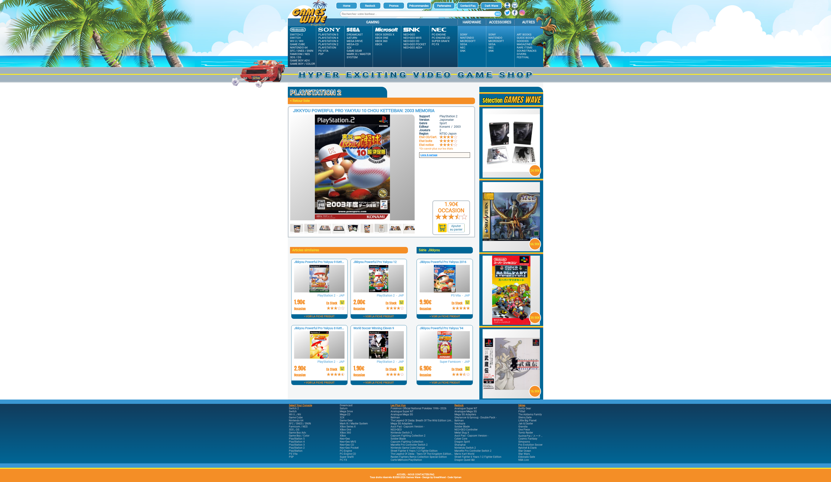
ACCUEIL (401, 474)
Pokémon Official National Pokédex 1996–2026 (418, 408)
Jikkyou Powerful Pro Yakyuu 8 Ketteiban (321, 328)
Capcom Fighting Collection (407, 441)
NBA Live (523, 459)
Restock (370, 5)
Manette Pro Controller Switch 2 (409, 444)
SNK (462, 50)
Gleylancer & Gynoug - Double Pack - (475, 417)
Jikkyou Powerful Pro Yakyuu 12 (375, 262)
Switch (295, 37)
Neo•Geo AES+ (412, 47)
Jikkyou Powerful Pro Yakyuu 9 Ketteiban (321, 262)
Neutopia (459, 423)
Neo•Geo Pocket (414, 44)
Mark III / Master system (359, 55)
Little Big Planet (527, 420)
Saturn (352, 37)
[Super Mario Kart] (511, 324)
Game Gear (354, 50)
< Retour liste (300, 101)
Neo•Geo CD (411, 41)
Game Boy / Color (302, 63)
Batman (395, 417)
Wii (301, 41)
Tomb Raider (525, 432)
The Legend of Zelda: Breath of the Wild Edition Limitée (423, 420)
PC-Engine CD (441, 37)
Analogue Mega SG (402, 414)
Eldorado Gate (526, 456)
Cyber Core (460, 438)
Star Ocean (524, 450)
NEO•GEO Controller (466, 429)
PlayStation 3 (328, 41)
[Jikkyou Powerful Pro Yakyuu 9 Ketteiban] (319, 291)
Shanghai (460, 444)
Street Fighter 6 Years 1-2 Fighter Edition (414, 450)
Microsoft (468, 41)
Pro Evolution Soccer (530, 444)
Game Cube (297, 44)
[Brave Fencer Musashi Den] (511, 397)
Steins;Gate (524, 417)
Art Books (524, 34)
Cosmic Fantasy (527, 438)
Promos (394, 5)
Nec (462, 47)
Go (498, 14)
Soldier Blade (398, 438)
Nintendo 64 (299, 47)
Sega (463, 44)
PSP (321, 54)
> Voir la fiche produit (319, 316)
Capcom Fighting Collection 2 (408, 435)
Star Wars (524, 453)
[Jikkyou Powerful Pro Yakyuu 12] (378, 291)
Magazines (524, 44)
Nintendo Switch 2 (401, 432)
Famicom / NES (300, 54)
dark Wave (491, 5)
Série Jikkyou (429, 250)
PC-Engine (439, 34)
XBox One (381, 37)
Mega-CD (353, 44)
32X (349, 47)
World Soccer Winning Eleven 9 (373, 328)
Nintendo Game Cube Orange (408, 447)
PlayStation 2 (328, 44)
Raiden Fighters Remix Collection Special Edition (419, 456)
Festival (523, 57)
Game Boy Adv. (300, 60)
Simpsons (524, 441)
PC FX (435, 44)
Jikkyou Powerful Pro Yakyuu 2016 (443, 262)
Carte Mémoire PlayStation (406, 459)
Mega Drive (355, 41)
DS (299, 57)
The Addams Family (530, 414)
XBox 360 (381, 41)
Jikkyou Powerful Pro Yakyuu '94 (441, 328)
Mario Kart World (464, 453)
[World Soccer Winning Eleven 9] (378, 357)
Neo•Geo (409, 34)
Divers (521, 54)
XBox (378, 44)
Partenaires (444, 5)
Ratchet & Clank (527, 447)
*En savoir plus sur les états (436, 148)
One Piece (524, 429)
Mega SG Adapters (401, 423)
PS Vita (323, 50)
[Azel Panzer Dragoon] (511, 250)
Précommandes (419, 5)
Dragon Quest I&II (464, 459)
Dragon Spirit (462, 441)
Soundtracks (526, 50)
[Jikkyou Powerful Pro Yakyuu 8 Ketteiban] (319, 357)
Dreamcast (355, 34)
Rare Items (524, 47)
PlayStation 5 (328, 34)
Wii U (293, 41)
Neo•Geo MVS (412, 37)
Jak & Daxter (525, 423)
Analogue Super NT (402, 411)
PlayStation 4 (328, 37)
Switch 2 (296, 34)
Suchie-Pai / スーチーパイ (533, 435)
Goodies (523, 41)
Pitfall (521, 411)
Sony (463, 34)
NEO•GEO (396, 429)
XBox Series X (384, 34)
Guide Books (526, 37)
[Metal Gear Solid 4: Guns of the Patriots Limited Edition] (511, 176)
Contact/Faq (467, 5)
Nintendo (467, 37)
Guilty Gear (524, 408)
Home (346, 5)
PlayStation (327, 47)
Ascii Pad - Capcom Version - (407, 426)
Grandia (523, 426)
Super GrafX (440, 41)
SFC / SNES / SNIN (301, 50)
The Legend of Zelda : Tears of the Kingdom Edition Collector (426, 453)
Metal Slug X (461, 432)
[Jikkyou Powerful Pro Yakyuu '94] (445, 357)
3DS (292, 57)
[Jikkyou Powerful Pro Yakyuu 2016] (445, 291)
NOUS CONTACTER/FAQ (421, 474)
